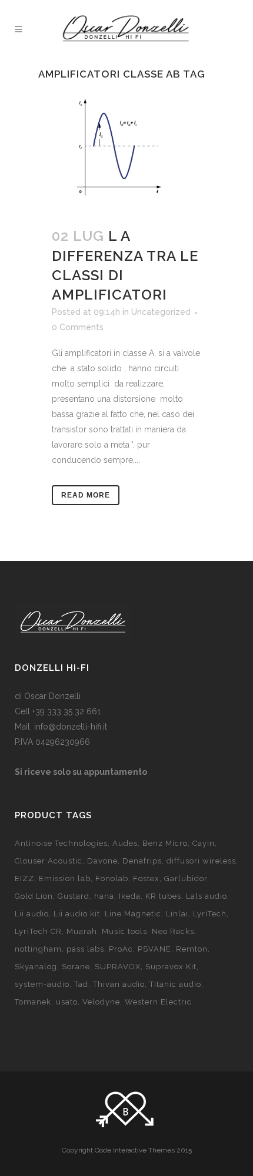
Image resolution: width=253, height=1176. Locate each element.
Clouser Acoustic (48, 860)
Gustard (73, 896)
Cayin (203, 843)
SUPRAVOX (118, 966)
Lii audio (32, 913)
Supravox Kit (171, 966)
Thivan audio (119, 984)
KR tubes (163, 896)
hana (104, 896)
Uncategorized (161, 312)
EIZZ (24, 878)
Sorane (76, 966)
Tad (81, 984)
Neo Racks (173, 931)
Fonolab (111, 878)
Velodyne (101, 1001)
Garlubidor (185, 878)
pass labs (85, 949)
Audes (125, 843)
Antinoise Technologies (61, 843)
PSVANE (154, 949)
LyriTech (210, 913)
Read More (85, 495)
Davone (102, 860)
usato (67, 1001)
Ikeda (130, 896)
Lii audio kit (77, 913)
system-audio (42, 984)
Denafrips (142, 860)
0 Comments (78, 327)
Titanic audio (175, 984)
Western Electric (158, 1001)
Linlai (177, 913)
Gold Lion (34, 896)
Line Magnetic (133, 913)
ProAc (121, 949)
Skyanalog (36, 966)
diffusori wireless (201, 860)
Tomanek (33, 1001)
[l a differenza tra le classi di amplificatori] (126, 151)
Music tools (124, 931)
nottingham (38, 949)
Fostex (146, 878)
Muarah (81, 931)
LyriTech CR (38, 931)
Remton (192, 949)
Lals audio (206, 896)
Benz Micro (165, 843)
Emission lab (65, 878)
